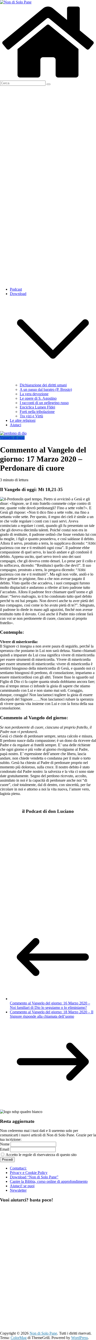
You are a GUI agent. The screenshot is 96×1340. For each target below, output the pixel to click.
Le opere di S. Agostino (38, 398)
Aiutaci (15, 425)
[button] (53, 381)
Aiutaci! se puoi (22, 1186)
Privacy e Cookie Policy (29, 1173)
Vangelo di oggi (12, 438)
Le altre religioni (22, 420)
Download (18, 294)
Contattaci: (18, 1168)
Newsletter (18, 1190)
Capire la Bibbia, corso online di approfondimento (49, 1181)
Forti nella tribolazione (37, 411)
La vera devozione (34, 394)
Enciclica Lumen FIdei (37, 407)
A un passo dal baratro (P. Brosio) (46, 389)
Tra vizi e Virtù (31, 416)
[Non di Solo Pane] (48, 78)
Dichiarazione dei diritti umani (43, 385)
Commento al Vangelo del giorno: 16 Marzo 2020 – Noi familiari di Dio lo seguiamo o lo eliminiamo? (50, 1005)
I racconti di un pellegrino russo (44, 403)
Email (4, 1149)
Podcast (16, 289)
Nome (5, 1144)
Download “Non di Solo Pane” (34, 1177)
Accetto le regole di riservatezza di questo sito (41, 1155)
